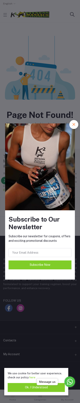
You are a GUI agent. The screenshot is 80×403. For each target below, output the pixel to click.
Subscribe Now (40, 264)
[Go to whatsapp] (69, 381)
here (32, 377)
